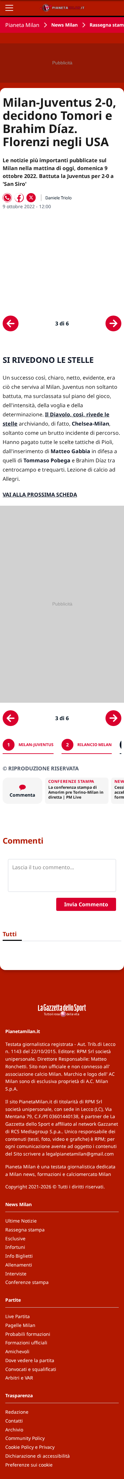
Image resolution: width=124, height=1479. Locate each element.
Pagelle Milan (20, 1325)
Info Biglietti (19, 1256)
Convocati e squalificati (30, 1369)
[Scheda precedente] (11, 323)
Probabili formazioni (27, 1334)
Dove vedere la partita (29, 1360)
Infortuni (15, 1247)
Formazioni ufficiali (26, 1342)
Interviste (15, 1273)
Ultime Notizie (21, 1221)
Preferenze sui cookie (29, 1465)
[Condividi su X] (31, 197)
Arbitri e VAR (19, 1378)
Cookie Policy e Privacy (30, 1447)
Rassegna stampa (25, 1229)
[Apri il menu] (9, 8)
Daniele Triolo (58, 198)
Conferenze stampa (27, 1282)
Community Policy (25, 1438)
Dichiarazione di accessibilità (37, 1456)
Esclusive (15, 1238)
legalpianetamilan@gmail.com (80, 1154)
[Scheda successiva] (113, 323)
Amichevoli (17, 1351)
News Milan (64, 25)
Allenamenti (18, 1265)
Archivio (14, 1429)
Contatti (14, 1421)
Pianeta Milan (22, 25)
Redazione (16, 1412)
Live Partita (17, 1316)
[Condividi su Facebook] (19, 197)
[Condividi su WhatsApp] (7, 197)
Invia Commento (86, 904)
